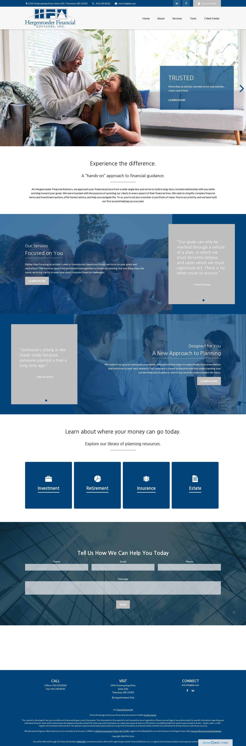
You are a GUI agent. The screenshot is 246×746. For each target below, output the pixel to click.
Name (56, 561)
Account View (209, 3)
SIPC (84, 741)
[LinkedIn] (177, 3)
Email (123, 561)
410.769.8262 (103, 3)
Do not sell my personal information (206, 731)
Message (123, 578)
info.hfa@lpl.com (127, 3)
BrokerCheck (150, 715)
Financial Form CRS (124, 710)
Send (123, 604)
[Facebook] (186, 3)
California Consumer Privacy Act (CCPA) (112, 731)
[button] (146, 18)
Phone (189, 561)
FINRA (79, 741)
